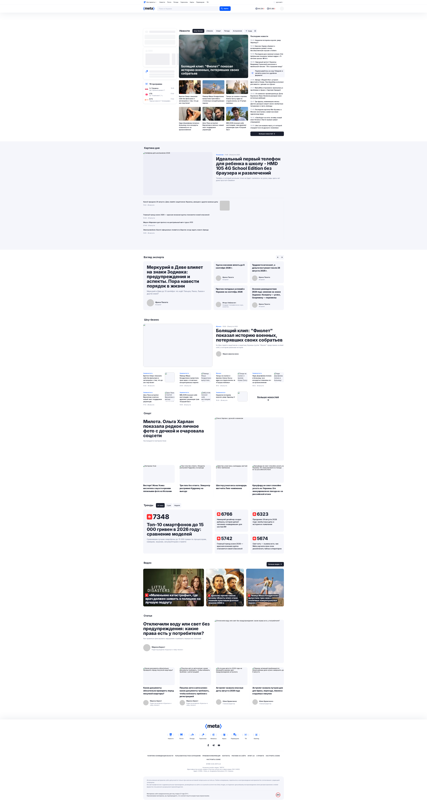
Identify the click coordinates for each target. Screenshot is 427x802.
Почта (169, 2)
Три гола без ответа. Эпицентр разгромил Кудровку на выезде (195, 488)
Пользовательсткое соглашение (188, 756)
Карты (192, 2)
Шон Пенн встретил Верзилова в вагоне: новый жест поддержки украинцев (213, 126)
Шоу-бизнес (198, 31)
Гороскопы (184, 2)
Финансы (214, 738)
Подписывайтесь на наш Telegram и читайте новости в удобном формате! (269, 73)
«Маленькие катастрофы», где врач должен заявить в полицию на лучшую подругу (173, 587)
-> (268, 398)
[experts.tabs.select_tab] (278, 257)
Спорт (218, 31)
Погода (175, 2)
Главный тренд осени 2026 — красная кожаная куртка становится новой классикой (176, 215)
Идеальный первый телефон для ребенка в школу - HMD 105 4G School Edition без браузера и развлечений (248, 166)
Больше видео (274, 564)
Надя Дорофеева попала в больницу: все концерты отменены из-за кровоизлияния (189, 126)
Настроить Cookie (273, 756)
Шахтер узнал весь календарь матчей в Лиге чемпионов (231, 486)
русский (279, 2)
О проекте (260, 756)
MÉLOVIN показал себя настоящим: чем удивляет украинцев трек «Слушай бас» (236, 126)
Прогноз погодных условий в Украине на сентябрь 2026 (230, 290)
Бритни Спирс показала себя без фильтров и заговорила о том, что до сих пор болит (189, 99)
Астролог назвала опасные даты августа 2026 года (229, 689)
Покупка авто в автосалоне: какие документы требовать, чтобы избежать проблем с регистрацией (194, 692)
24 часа (160, 505)
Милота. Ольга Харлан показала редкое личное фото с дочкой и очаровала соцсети (173, 428)
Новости (162, 2)
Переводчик (200, 2)
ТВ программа (155, 84)
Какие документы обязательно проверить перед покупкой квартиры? (158, 691)
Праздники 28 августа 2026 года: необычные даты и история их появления (265, 521)
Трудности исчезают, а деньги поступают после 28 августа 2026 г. (266, 268)
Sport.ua (251, 756)
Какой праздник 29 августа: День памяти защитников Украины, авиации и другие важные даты (180, 202)
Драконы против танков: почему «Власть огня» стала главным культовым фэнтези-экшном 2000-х (225, 587)
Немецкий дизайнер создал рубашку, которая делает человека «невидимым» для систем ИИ (229, 523)
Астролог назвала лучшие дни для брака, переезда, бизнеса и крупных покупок (267, 691)
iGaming (256, 738)
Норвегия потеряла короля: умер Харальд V (225, 396)
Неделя (177, 505)
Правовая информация (211, 756)
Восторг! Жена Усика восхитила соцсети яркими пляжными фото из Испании (157, 488)
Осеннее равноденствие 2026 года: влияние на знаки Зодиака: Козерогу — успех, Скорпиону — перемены (266, 293)
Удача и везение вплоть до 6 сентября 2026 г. (230, 266)
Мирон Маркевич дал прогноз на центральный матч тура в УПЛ (168, 222)
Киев (250, 31)
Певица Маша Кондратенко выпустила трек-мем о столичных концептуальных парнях (213, 99)
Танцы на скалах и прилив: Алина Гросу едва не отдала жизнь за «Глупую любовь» (236, 99)
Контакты (226, 756)
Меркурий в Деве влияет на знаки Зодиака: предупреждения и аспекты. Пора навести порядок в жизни (175, 276)
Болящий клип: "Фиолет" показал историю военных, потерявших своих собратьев (249, 335)
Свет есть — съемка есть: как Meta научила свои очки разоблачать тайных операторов (267, 546)
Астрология (237, 31)
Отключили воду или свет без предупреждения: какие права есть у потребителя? (176, 629)
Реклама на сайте (239, 756)
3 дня (169, 505)
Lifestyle (209, 31)
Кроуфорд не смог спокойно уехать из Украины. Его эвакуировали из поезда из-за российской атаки (267, 489)
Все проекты (151, 2)
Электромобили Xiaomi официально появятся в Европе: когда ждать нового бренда (176, 230)
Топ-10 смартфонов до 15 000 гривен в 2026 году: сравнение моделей (175, 529)
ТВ (207, 2)
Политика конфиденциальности (160, 756)
